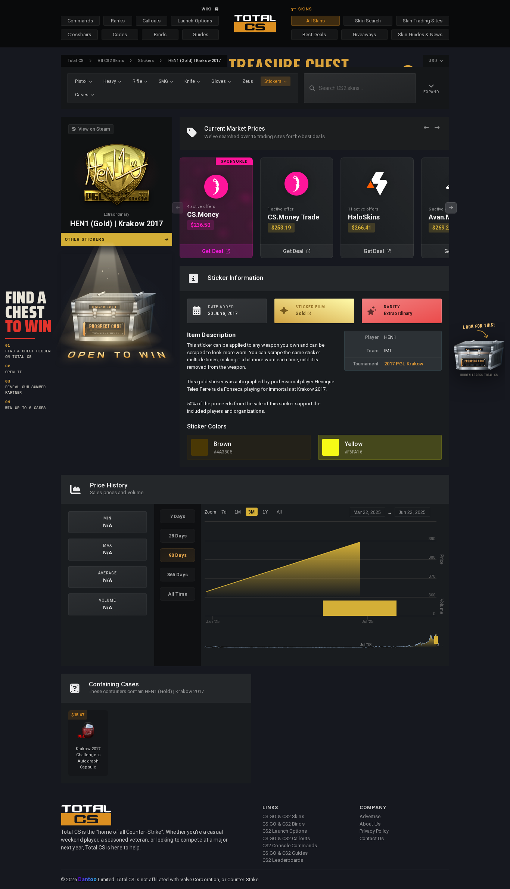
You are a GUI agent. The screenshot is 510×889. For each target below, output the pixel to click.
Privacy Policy (374, 831)
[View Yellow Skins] (330, 447)
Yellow (354, 443)
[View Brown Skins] (199, 447)
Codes (120, 34)
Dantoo (87, 880)
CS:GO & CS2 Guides (285, 853)
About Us (370, 824)
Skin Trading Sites (422, 21)
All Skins (315, 21)
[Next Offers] (437, 128)
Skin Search (368, 21)
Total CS (76, 60)
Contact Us (372, 838)
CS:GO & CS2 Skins (283, 816)
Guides (200, 34)
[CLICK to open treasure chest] (116, 305)
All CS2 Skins (111, 60)
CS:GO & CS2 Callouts (286, 838)
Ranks (118, 21)
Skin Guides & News (420, 34)
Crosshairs (79, 34)
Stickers (146, 60)
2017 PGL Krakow (404, 363)
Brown (222, 443)
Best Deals (314, 34)
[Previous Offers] (426, 128)
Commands (80, 21)
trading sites (271, 136)
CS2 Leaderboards (283, 860)
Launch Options (195, 21)
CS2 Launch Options (284, 831)
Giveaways (364, 34)
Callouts (152, 21)
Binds (160, 34)
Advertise (370, 816)
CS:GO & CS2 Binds (283, 824)
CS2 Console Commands (289, 845)
